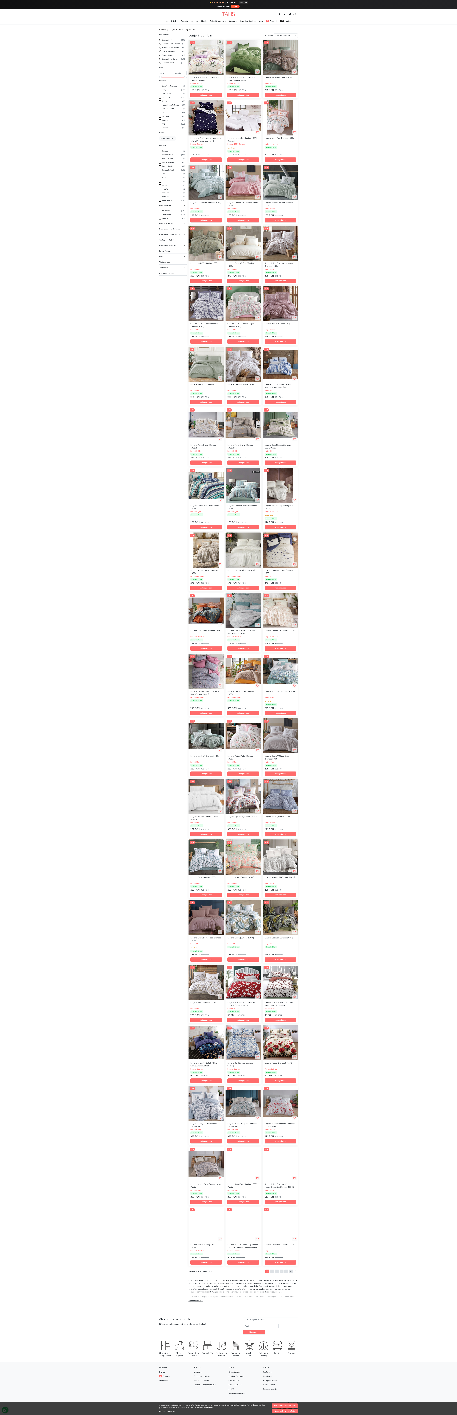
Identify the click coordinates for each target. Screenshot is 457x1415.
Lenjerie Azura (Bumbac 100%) (203, 1002)
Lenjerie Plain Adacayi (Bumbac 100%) (203, 1246)
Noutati (286, 21)
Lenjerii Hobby (270, 390)
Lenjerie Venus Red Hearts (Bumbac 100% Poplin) (280, 1125)
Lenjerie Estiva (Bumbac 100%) (240, 938)
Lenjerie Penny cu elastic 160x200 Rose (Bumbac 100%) (204, 693)
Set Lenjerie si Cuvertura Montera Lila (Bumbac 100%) (206, 325)
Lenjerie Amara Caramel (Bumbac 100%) (204, 571)
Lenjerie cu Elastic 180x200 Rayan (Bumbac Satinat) (204, 79)
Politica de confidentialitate (205, 1385)
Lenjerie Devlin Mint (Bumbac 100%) (205, 202)
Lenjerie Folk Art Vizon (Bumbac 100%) (240, 693)
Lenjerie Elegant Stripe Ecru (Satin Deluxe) (279, 507)
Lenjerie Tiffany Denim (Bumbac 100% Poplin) (203, 1125)
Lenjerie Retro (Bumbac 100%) (278, 816)
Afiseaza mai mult (196, 1300)
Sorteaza (269, 35)
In (162, 181)
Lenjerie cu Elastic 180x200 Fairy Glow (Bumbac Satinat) (204, 1064)
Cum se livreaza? (235, 1385)
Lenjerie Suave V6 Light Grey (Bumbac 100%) (277, 757)
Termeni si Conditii (201, 1380)
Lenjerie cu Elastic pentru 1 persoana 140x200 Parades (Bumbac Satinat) (242, 1246)
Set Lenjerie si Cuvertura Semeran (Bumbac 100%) (279, 264)
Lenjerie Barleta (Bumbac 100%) (278, 77)
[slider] (160, 77)
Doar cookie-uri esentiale (285, 1411)
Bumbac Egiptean (168, 51)
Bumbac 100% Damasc (171, 44)
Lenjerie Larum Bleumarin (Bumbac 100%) (279, 571)
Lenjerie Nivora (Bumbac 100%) (240, 877)
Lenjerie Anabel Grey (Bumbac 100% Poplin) (205, 1185)
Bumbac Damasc (168, 158)
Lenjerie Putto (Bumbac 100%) (203, 877)
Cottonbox (166, 97)
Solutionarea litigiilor (236, 1393)
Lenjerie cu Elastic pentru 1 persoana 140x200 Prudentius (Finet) (205, 139)
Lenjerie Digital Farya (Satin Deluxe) (242, 816)
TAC (163, 124)
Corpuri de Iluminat (247, 21)
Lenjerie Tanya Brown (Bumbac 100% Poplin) (240, 446)
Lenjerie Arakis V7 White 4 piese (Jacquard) (204, 818)
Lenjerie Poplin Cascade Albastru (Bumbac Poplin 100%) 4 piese (278, 386)
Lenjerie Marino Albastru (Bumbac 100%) (204, 507)
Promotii (272, 21)
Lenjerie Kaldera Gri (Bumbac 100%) (280, 877)
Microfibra (165, 189)
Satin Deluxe (167, 200)
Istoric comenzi (269, 1385)
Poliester (165, 196)
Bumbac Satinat (168, 63)
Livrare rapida (165, 138)
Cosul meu (163, 1380)
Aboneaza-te (254, 1332)
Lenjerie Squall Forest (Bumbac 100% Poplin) (278, 446)
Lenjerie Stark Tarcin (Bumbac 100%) (205, 630)
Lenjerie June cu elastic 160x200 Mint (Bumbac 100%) (241, 632)
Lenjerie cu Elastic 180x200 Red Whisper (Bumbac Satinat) (241, 1004)
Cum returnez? (234, 1380)
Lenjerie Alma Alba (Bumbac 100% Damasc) (242, 139)
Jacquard (165, 185)
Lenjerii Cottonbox (271, 144)
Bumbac (165, 151)
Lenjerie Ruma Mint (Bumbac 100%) (280, 691)
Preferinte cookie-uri (167, 1411)
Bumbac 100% (167, 40)
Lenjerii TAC (269, 1251)
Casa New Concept (169, 86)
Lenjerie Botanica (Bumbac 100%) (279, 938)
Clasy (164, 90)
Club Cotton (166, 93)
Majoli (164, 112)
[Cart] (295, 14)
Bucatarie (232, 21)
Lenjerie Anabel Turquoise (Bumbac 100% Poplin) (242, 1125)
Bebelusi (165, 218)
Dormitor (185, 21)
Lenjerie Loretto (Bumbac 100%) (241, 384)
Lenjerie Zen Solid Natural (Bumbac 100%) (242, 507)
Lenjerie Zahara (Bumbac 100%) (278, 324)
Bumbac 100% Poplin (170, 47)
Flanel (164, 177)
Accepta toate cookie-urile (284, 1405)
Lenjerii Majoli (195, 512)
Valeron (165, 128)
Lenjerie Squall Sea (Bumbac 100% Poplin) (242, 1185)
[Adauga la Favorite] (220, 71)
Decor (260, 21)
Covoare (194, 21)
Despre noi (198, 1372)
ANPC (231, 1389)
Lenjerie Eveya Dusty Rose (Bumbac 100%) (205, 939)
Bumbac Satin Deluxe (170, 59)
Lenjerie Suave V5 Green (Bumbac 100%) (279, 204)
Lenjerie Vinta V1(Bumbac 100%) (204, 263)
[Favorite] (285, 14)
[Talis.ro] (228, 14)
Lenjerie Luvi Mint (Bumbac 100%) (204, 756)
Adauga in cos (206, 95)
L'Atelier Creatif (168, 109)
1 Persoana (166, 214)
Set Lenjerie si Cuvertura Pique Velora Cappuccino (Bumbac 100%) (279, 1185)
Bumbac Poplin (167, 166)
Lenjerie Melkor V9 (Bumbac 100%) (205, 384)
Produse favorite (270, 1389)
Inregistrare (268, 1376)
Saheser (165, 120)
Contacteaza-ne (234, 1372)
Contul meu (267, 1372)
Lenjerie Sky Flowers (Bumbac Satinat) (240, 1064)
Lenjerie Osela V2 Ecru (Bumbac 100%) (240, 264)
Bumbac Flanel (167, 55)
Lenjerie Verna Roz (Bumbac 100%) (279, 138)
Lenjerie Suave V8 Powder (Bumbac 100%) (242, 204)
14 (291, 1271)
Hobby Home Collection (171, 105)
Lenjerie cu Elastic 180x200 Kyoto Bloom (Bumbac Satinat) (279, 1004)
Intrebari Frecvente (236, 1376)
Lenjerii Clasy (270, 83)
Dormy (164, 101)
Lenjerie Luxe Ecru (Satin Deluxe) (241, 570)
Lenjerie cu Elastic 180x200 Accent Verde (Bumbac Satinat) (242, 79)
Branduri (162, 1372)
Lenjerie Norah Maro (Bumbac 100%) (280, 1245)
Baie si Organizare (218, 21)
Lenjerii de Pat (172, 21)
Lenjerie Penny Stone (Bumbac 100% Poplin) (203, 446)
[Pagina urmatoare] (296, 1271)
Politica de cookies (254, 1405)
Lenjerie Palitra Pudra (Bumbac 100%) (240, 757)
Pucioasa (165, 116)
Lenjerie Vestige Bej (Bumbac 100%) (280, 630)
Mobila (204, 21)
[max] (180, 73)
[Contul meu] (290, 14)
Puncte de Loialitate (202, 1376)
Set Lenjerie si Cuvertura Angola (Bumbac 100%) (240, 325)
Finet (163, 174)
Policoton (165, 193)
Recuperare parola (270, 1380)
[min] (165, 73)
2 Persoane (166, 211)
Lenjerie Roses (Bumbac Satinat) (278, 1063)
